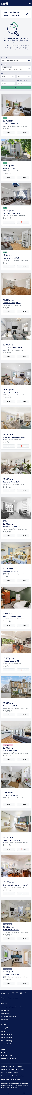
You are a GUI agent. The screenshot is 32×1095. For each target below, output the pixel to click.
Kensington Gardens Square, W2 (16, 885)
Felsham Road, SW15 (11, 661)
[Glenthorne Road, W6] (16, 821)
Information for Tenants (17, 1069)
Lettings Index (15, 1079)
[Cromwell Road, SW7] (16, 105)
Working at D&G (6, 1055)
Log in (3, 998)
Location (4, 64)
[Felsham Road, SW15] (16, 642)
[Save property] (23, 132)
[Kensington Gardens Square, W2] (16, 866)
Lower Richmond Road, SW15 (14, 437)
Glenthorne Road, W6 (11, 840)
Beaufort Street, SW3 (11, 930)
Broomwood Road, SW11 (12, 527)
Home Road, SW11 (9, 168)
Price (2, 74)
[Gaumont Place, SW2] (16, 463)
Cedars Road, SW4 (10, 392)
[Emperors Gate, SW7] (16, 776)
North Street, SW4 (10, 706)
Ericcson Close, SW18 (11, 974)
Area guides (5, 1028)
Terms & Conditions (7, 1066)
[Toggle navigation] (29, 3)
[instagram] (25, 993)
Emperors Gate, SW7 (11, 795)
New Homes (5, 1010)
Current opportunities (8, 1059)
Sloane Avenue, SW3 (11, 258)
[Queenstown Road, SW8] (16, 329)
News (3, 1031)
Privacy (19, 1066)
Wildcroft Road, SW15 (11, 213)
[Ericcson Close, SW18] (16, 956)
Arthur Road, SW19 (10, 751)
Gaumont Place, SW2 (11, 482)
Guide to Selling (6, 1037)
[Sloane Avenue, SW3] (16, 239)
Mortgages (5, 1013)
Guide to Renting (6, 1044)
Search (16, 87)
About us (4, 1052)
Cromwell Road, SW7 (11, 123)
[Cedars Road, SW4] (16, 373)
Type (2, 80)
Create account (13, 998)
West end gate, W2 (10, 571)
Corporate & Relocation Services (12, 1007)
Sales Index (5, 1079)
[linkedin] (21, 993)
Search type (5, 58)
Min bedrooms (22, 80)
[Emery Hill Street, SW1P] (16, 284)
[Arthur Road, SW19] (16, 732)
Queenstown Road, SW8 (12, 347)
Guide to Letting (6, 1041)
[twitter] (17, 993)
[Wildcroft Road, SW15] (16, 194)
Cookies (4, 1069)
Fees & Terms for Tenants (9, 1073)
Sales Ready (5, 1020)
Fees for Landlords (7, 1076)
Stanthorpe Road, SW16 (12, 616)
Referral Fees (20, 1076)
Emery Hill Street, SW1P (11, 303)
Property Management (8, 1016)
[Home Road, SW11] (16, 149)
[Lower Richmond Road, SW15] (16, 418)
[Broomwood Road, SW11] (16, 508)
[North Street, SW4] (16, 687)
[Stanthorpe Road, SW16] (16, 597)
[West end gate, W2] (16, 553)
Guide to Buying (6, 1034)
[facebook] (13, 993)
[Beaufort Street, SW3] (16, 911)
